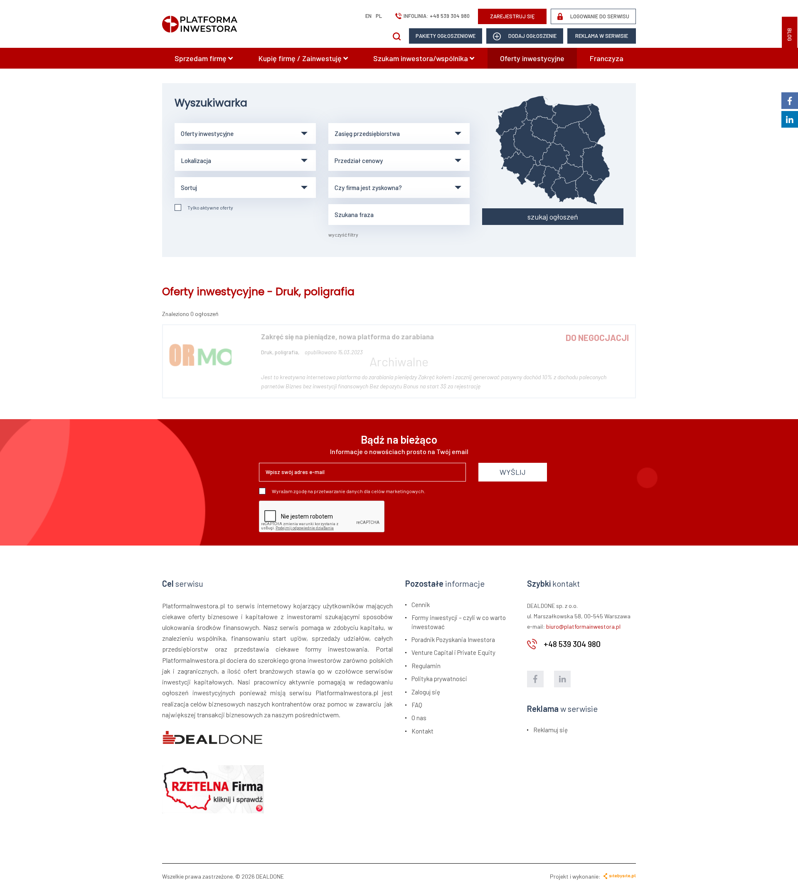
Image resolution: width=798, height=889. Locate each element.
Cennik (420, 604)
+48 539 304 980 (450, 15)
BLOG (789, 34)
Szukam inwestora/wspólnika (421, 58)
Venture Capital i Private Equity (453, 652)
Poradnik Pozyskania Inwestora (453, 639)
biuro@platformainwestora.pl (583, 626)
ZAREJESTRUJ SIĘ (512, 16)
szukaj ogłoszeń (552, 216)
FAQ (416, 705)
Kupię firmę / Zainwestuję (301, 58)
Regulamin (426, 665)
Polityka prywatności (439, 678)
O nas (418, 717)
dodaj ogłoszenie (532, 35)
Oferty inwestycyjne (532, 58)
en (368, 15)
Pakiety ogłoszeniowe (445, 35)
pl (379, 15)
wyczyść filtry (343, 234)
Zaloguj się (425, 692)
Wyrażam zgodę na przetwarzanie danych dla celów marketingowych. (348, 491)
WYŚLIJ (513, 472)
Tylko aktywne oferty (210, 207)
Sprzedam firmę (201, 58)
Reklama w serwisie (601, 35)
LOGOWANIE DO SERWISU (599, 16)
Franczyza (606, 58)
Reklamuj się (550, 729)
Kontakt (422, 731)
